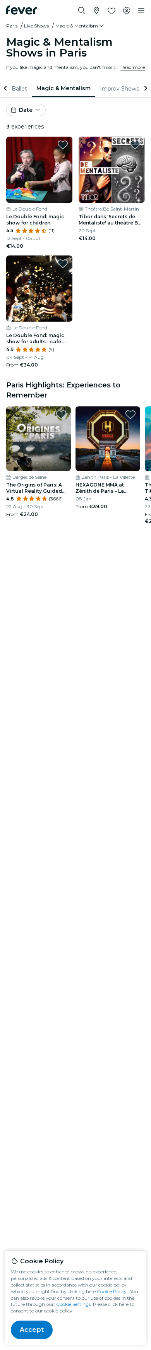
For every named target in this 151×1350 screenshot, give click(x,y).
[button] (80, 25)
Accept (32, 1329)
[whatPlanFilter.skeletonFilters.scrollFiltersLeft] (6, 88)
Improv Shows (119, 88)
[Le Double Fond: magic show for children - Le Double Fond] (39, 170)
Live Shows (36, 26)
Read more (132, 67)
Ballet (19, 88)
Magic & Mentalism (63, 88)
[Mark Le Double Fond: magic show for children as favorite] (63, 145)
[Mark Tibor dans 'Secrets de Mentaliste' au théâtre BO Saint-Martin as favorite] (135, 145)
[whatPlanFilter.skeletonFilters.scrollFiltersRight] (145, 88)
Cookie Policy (112, 1291)
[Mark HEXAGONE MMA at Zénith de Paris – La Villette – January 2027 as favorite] (130, 414)
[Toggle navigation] (141, 10)
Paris (11, 26)
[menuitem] (19, 88)
